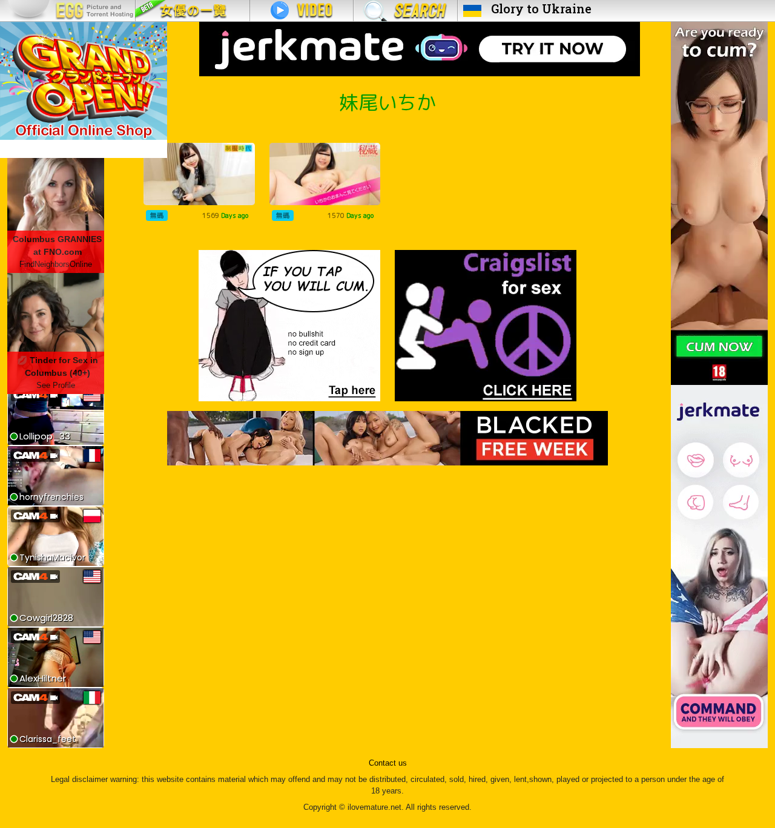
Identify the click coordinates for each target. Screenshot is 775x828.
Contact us (388, 763)
